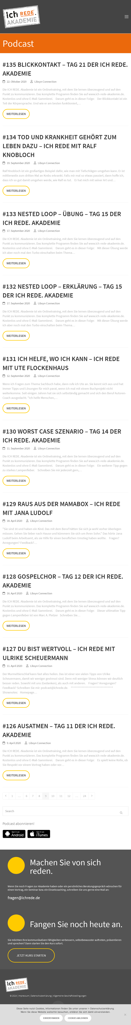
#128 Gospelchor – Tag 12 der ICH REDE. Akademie (63, 580)
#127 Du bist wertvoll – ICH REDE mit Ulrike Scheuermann (59, 653)
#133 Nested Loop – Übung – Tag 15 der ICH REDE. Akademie (62, 218)
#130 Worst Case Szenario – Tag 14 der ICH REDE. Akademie (62, 435)
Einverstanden (51, 1018)
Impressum (23, 995)
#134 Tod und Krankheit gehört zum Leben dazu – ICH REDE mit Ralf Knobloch (60, 146)
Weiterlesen (16, 114)
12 (70, 796)
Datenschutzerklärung (41, 995)
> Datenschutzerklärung (101, 1008)
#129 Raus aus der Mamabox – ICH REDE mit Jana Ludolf (61, 508)
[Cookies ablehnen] (125, 1014)
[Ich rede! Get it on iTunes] (38, 834)
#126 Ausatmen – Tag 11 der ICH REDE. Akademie (59, 730)
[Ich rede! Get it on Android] (15, 834)
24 (86, 796)
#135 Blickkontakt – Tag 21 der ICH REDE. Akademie (65, 68)
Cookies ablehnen (78, 1018)
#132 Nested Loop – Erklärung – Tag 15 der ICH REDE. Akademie (62, 290)
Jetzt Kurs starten (31, 955)
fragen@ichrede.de (24, 897)
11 (62, 796)
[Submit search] (121, 811)
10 (54, 796)
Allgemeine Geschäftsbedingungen (69, 995)
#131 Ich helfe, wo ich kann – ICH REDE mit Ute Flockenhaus (61, 363)
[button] (126, 16)
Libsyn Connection (45, 81)
